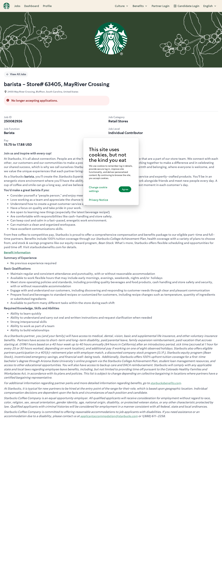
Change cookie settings (98, 189)
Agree (125, 189)
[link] (6, 6)
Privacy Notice (98, 200)
